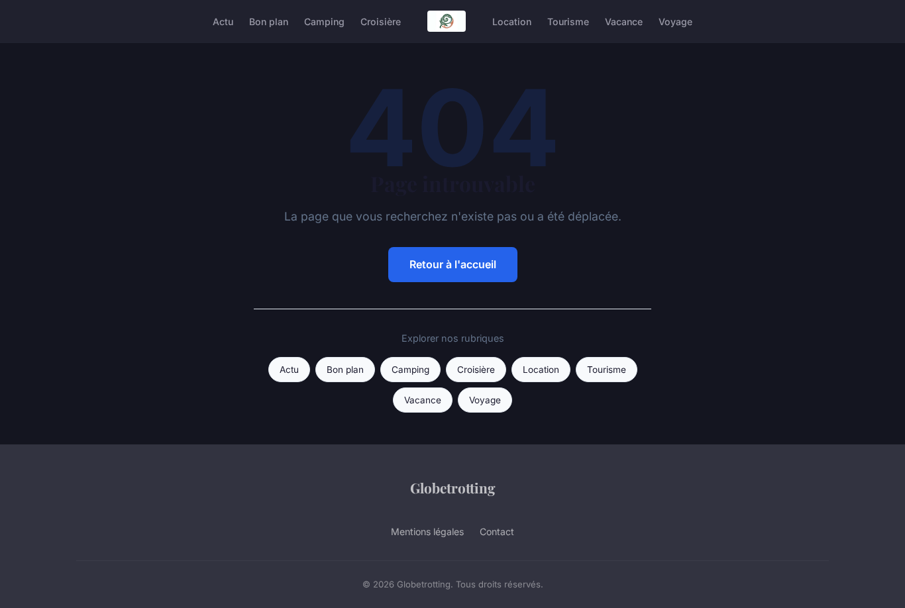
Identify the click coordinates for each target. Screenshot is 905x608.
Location (511, 20)
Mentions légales (427, 531)
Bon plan (268, 20)
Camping (324, 20)
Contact (497, 531)
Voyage (675, 20)
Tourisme (568, 20)
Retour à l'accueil (452, 264)
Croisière (380, 20)
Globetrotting (453, 487)
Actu (223, 20)
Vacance (624, 20)
